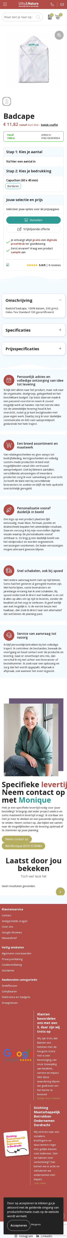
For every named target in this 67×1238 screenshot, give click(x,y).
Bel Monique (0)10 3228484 (23, 846)
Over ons (7, 926)
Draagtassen (10, 1002)
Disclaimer (8, 970)
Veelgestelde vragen (15, 921)
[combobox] (18, 17)
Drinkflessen (9, 985)
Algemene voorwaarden (16, 953)
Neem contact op (16, 839)
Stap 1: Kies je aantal (24, 151)
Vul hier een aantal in (21, 161)
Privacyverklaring (12, 959)
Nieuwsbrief (9, 938)
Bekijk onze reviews (48, 1098)
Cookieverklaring (12, 964)
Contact (6, 915)
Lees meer (40, 1183)
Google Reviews (12, 932)
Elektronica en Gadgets (16, 997)
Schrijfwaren (9, 991)
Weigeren (36, 1224)
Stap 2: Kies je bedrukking (28, 171)
